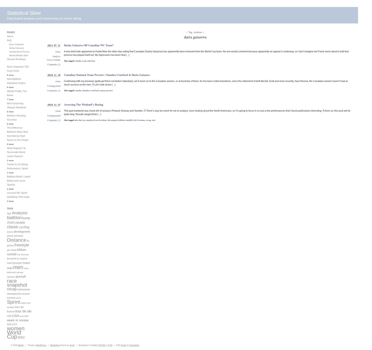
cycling (24, 227)
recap (148, 120)
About (10, 36)
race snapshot (17, 283)
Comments (134, 345)
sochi (18, 298)
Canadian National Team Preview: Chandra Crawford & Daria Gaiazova (107, 75)
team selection (88, 60)
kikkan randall (125, 120)
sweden (10, 307)
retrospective (14, 293)
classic (12, 227)
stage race (26, 303)
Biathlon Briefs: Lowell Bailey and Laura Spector (18, 180)
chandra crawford (90, 90)
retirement (23, 289)
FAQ (9, 40)
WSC (21, 337)
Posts (124, 345)
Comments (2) (53, 64)
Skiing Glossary (16, 48)
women (16, 328)
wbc (26, 316)
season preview (106, 90)
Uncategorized (53, 85)
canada (78, 60)
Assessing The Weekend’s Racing (83, 104)
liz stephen (22, 258)
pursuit (21, 276)
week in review (17, 320)
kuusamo (12, 258)
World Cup (14, 334)
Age (9, 213)
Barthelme (55, 345)
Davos (10, 232)
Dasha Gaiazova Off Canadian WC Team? (89, 45)
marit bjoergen (14, 263)
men (18, 267)
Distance (16, 240)
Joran (57, 51)
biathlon (14, 217)
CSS (110, 345)
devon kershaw (99, 120)
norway (19, 272)
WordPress (41, 345)
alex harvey (80, 120)
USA (15, 316)
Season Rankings (16, 59)
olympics (11, 277)
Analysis (56, 56)
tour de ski (23, 311)
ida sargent (112, 120)
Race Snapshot (16, 44)
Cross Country (53, 59)
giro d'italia (12, 250)
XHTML (102, 345)
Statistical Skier (24, 13)
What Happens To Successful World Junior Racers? (16, 152)
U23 (9, 316)
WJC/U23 (12, 324)
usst (153, 120)
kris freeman (139, 120)
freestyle (21, 245)
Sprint (13, 302)
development (22, 231)
